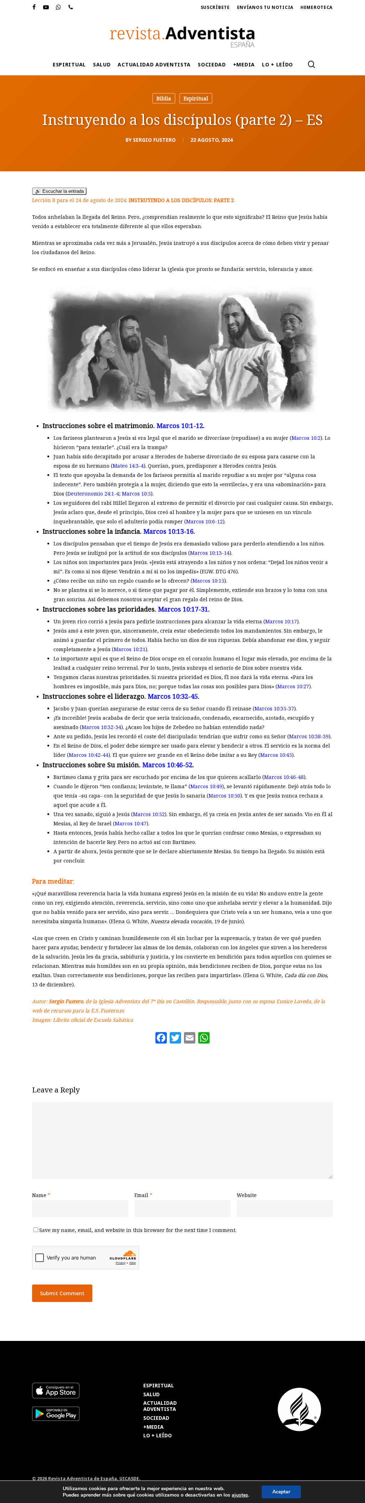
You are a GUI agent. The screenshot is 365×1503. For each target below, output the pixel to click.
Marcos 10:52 (149, 814)
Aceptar (281, 1491)
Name (41, 1195)
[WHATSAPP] (58, 7)
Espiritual (196, 98)
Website (247, 1195)
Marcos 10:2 (306, 437)
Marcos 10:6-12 (204, 521)
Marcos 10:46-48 (284, 777)
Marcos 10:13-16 (168, 531)
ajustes (240, 1495)
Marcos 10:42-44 (88, 755)
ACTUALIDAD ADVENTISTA (160, 1406)
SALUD (151, 1395)
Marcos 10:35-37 (274, 708)
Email (143, 1195)
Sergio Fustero (154, 139)
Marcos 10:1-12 (179, 425)
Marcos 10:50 (224, 795)
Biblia (163, 98)
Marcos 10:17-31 (183, 609)
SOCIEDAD (156, 1418)
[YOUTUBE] (46, 7)
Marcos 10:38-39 (309, 736)
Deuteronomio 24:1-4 (93, 493)
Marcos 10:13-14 (210, 552)
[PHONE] (70, 7)
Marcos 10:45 (276, 755)
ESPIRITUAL (158, 1386)
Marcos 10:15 (208, 580)
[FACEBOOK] (34, 7)
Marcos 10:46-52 (167, 764)
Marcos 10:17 (281, 621)
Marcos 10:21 (129, 649)
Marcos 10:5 (136, 493)
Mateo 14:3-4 (128, 465)
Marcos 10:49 (206, 786)
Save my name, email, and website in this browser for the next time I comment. (137, 1230)
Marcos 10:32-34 (101, 727)
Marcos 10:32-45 (173, 696)
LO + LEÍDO (157, 1436)
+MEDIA (153, 1427)
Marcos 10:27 (293, 686)
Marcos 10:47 (130, 823)
